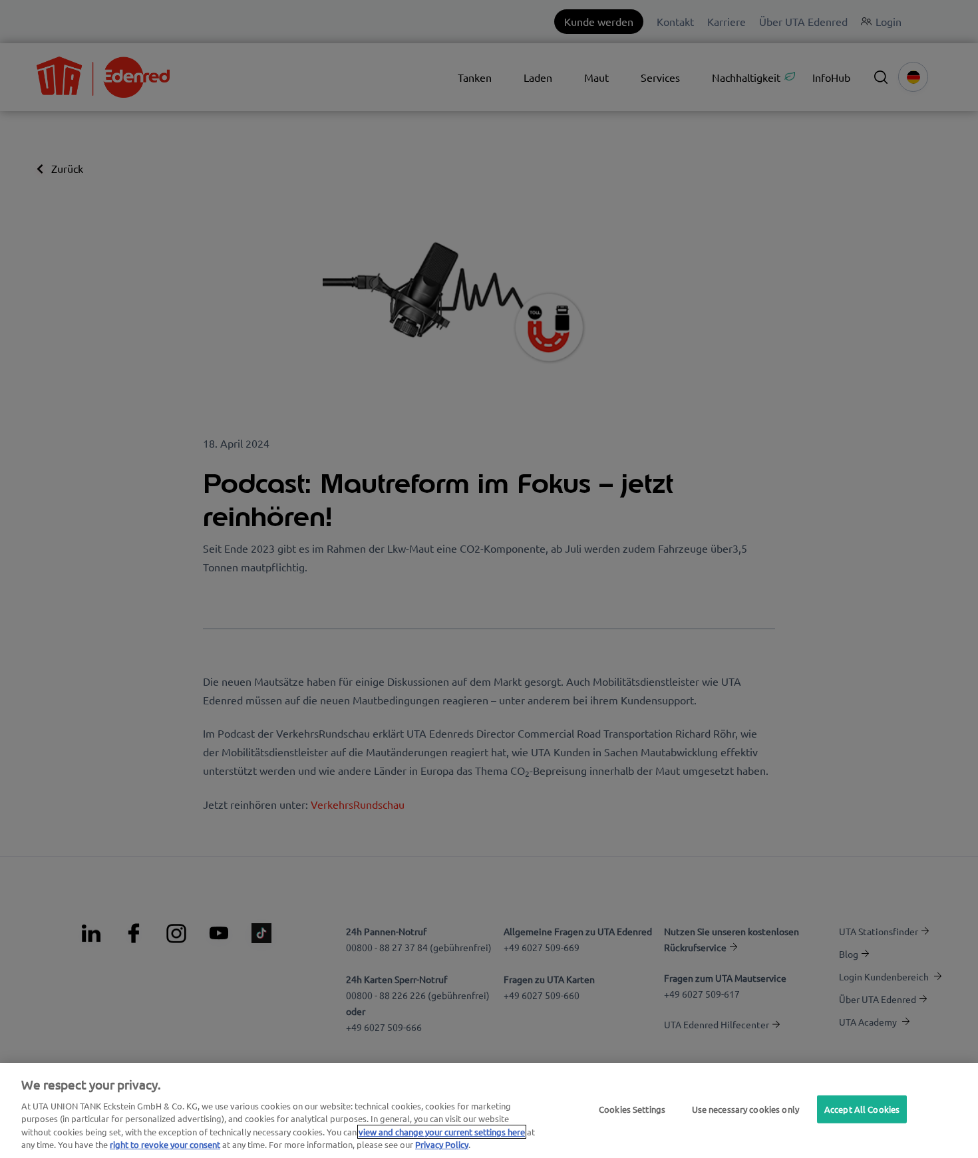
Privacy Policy (441, 1144)
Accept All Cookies (861, 1109)
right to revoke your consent (165, 1144)
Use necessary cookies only (745, 1109)
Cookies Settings (632, 1109)
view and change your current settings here (442, 1131)
